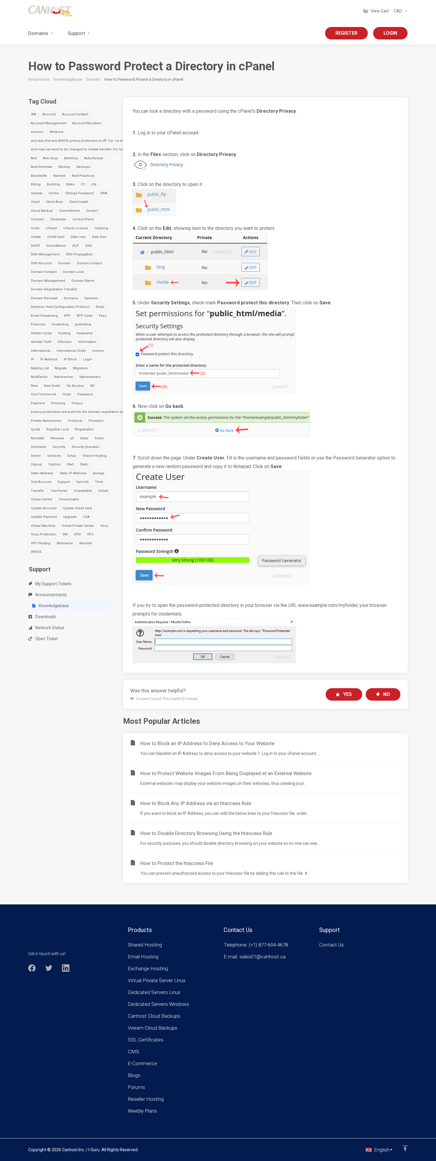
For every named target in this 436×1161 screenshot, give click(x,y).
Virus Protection (43, 534)
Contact (92, 211)
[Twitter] (48, 968)
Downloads (45, 616)
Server (36, 456)
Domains (71, 298)
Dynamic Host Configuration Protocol (60, 307)
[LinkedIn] (65, 968)
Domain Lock (73, 272)
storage (98, 473)
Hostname (85, 333)
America (56, 132)
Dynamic (91, 298)
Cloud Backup (42, 211)
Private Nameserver (46, 421)
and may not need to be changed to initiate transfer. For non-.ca (81, 149)
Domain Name (82, 281)
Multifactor (39, 377)
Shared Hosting (94, 456)
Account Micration (86, 123)
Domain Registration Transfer (54, 289)
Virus (104, 526)
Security (93, 79)
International (40, 351)
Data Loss (78, 237)
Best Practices (83, 176)
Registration (84, 429)
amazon (37, 132)
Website (85, 543)
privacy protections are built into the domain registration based (80, 412)
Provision (96, 421)
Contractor (58, 219)
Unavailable (83, 491)
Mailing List (40, 368)
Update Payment (44, 517)
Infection (65, 342)
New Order (52, 386)
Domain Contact (89, 263)
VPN (77, 534)
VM (65, 534)
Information (87, 342)
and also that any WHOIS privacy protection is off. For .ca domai (80, 141)
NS (92, 386)
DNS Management (45, 254)
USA (86, 517)
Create (36, 237)
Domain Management (48, 281)
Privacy (77, 403)
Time (99, 482)
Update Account (43, 508)
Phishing (58, 403)
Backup (64, 167)
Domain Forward (44, 272)
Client (35, 202)
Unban (103, 491)
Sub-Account (41, 482)
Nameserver (63, 377)
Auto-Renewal (41, 167)
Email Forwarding (44, 316)
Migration (80, 368)
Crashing (101, 228)
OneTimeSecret (43, 394)
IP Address (49, 359)
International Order (71, 351)
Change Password (79, 193)
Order (66, 394)
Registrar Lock (57, 429)
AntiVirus (71, 158)
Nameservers (90, 377)
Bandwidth (39, 176)
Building (53, 184)
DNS (88, 246)
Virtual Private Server (78, 526)
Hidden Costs (41, 333)
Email (100, 307)
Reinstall (37, 438)
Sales (84, 438)
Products (75, 421)
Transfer (37, 491)
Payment (38, 403)
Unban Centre (41, 499)
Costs (35, 228)
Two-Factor (59, 491)
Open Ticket (46, 638)
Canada (36, 193)
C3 (83, 184)
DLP (75, 246)
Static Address (42, 473)
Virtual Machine (43, 526)
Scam (99, 438)
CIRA (103, 193)
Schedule (38, 447)
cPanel (51, 228)
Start (70, 464)
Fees (102, 316)
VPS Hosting (40, 543)
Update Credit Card (77, 508)
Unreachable (69, 499)
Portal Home (38, 79)
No (386, 694)
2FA (33, 114)
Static (84, 464)
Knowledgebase (68, 79)
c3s (93, 184)
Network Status (49, 627)
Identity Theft (41, 342)
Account (49, 114)
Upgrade (70, 517)
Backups (83, 167)
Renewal (57, 438)
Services (54, 456)
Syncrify (82, 482)
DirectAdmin (56, 246)
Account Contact (75, 114)
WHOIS (36, 552)
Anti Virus (50, 158)
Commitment (69, 211)
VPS (90, 534)
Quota (35, 429)
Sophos (54, 464)
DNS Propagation (79, 254)
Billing (36, 184)
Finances (38, 324)
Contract (37, 219)
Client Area (54, 202)
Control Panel (83, 219)
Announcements (50, 594)
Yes (347, 694)
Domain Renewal (44, 298)
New (34, 386)
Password (85, 394)
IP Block (70, 359)
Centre (54, 193)
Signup (36, 464)
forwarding (60, 324)
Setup (71, 456)
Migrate (61, 368)
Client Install (78, 202)
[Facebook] (31, 968)
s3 (72, 438)
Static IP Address (73, 473)
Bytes (70, 184)
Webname (65, 543)
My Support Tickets (52, 583)
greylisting (83, 324)
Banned (59, 176)
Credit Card (55, 237)
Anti (34, 158)
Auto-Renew (93, 158)
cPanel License (75, 228)
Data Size (99, 237)
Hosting (64, 333)
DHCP (35, 246)
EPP (67, 316)
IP (32, 359)
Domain (64, 263)
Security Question (85, 447)
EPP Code (85, 316)
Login (87, 359)
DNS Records (41, 263)
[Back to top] (405, 1148)
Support (64, 482)
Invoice (98, 351)
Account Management (48, 123)
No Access (75, 386)
